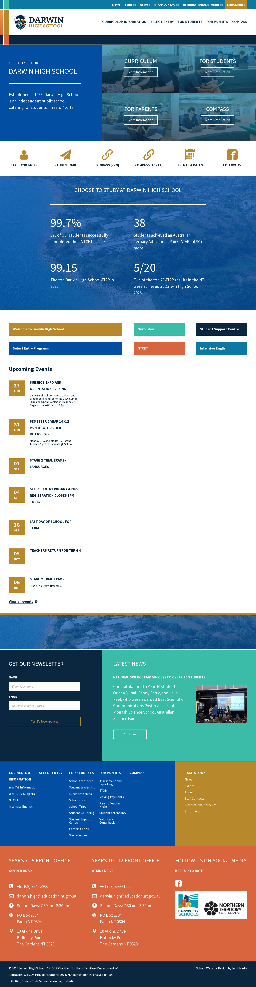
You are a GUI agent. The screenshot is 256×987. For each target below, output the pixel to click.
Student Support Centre (219, 329)
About (145, 4)
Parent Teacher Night (109, 804)
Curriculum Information (124, 21)
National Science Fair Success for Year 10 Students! (159, 677)
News (116, 4)
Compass (239, 21)
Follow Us (232, 165)
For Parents (217, 21)
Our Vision (146, 329)
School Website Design (211, 968)
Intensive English (213, 348)
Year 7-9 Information (23, 787)
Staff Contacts (166, 4)
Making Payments (111, 797)
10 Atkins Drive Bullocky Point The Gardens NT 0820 (35, 937)
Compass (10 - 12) (149, 165)
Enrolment (236, 4)
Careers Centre (79, 829)
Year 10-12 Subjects (22, 794)
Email (13, 696)
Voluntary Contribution (108, 820)
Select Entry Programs (31, 348)
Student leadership (82, 787)
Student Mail (65, 165)
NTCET (143, 348)
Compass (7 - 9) (107, 165)
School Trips (77, 806)
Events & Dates (190, 165)
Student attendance (113, 813)
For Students (190, 21)
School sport (78, 800)
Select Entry (162, 21)
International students (203, 4)
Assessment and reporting (110, 782)
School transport (81, 781)
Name (13, 677)
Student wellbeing (81, 813)
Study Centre (78, 835)
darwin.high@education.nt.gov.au (47, 896)
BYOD (103, 790)
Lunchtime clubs (80, 794)
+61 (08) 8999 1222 (115, 886)
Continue (130, 734)
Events (130, 4)
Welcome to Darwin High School (38, 329)
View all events (21, 601)
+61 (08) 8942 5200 (32, 886)
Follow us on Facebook (178, 883)
